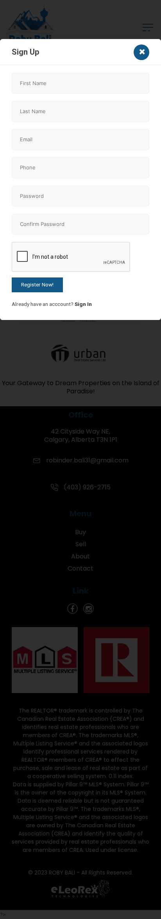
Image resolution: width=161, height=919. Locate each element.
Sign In (83, 304)
